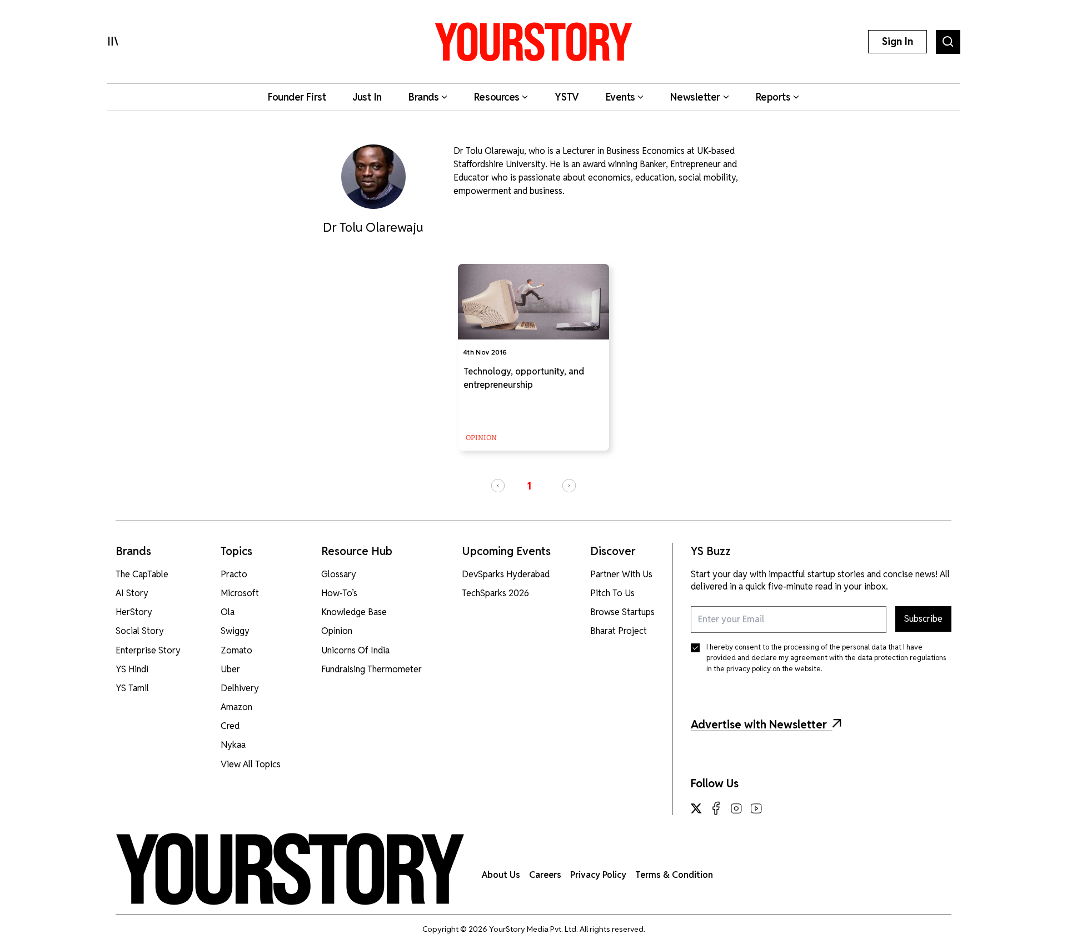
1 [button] (529, 486)
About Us (501, 875)
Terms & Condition (674, 875)
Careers (545, 875)
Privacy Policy (598, 875)
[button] (498, 485)
